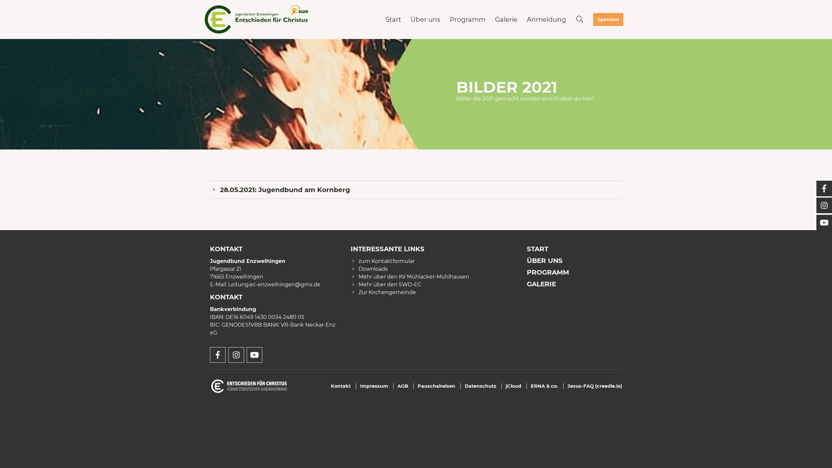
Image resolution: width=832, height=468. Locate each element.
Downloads (373, 269)
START (537, 249)
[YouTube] (824, 222)
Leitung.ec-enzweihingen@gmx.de (274, 284)
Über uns (425, 19)
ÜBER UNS (545, 260)
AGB (402, 386)
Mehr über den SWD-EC (390, 284)
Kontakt (341, 386)
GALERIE (541, 284)
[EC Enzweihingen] (257, 19)
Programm (468, 19)
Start (393, 19)
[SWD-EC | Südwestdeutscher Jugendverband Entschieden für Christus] (249, 386)
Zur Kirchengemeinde (387, 292)
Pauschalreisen (436, 386)
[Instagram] (824, 205)
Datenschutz (480, 386)
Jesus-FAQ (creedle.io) (594, 386)
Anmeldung (546, 19)
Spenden (608, 19)
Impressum (374, 386)
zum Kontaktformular (386, 261)
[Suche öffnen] (580, 19)
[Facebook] (824, 188)
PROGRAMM (548, 272)
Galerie (506, 19)
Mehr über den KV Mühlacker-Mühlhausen (413, 277)
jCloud (513, 386)
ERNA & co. (544, 386)
